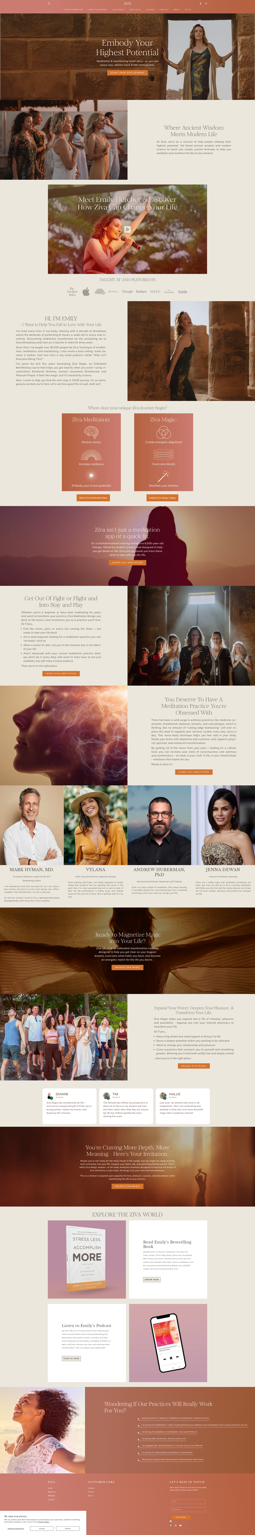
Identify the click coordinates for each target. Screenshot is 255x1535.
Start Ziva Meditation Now (93, 497)
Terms (90, 1496)
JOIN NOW (181, 1517)
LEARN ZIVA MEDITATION (193, 772)
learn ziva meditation (127, 562)
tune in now (71, 1358)
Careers (51, 1499)
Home (50, 1488)
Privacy (91, 1492)
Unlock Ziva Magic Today (162, 497)
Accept (41, 1528)
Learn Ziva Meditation (61, 673)
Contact (91, 1488)
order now (152, 1280)
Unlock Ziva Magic (127, 967)
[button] (49, 3)
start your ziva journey (127, 72)
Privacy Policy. (44, 1522)
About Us (51, 1492)
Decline (68, 1528)
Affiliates (51, 1496)
